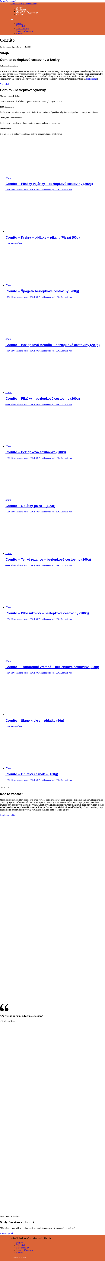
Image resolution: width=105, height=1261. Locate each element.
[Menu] (12, 19)
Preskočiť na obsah (8, 1)
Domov (19, 8)
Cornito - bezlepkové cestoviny (24, 3)
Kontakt (20, 15)
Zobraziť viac (66, 189)
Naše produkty (23, 11)
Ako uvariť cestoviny (27, 13)
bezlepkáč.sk (91, 79)
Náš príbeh (21, 10)
